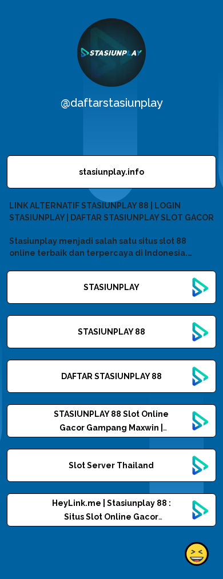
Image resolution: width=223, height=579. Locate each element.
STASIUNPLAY (111, 287)
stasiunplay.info (111, 171)
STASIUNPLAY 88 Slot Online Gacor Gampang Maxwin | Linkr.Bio (111, 427)
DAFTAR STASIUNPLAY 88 (111, 376)
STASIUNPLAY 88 (111, 331)
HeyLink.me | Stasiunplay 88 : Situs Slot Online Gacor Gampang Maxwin (111, 516)
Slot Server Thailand (111, 465)
